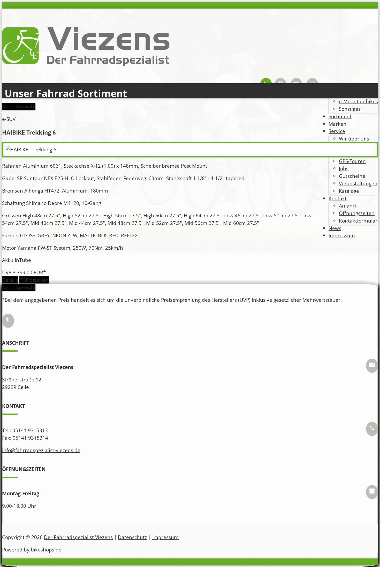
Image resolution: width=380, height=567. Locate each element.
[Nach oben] (8, 323)
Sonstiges (350, 108)
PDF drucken (34, 279)
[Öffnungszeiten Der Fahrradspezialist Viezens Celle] (372, 494)
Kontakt (338, 198)
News (335, 228)
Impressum (342, 235)
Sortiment (340, 116)
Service (337, 131)
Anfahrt (347, 205)
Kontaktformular (358, 220)
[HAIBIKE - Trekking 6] (31, 149)
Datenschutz (132, 537)
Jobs (343, 168)
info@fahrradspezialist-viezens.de (41, 450)
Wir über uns (354, 138)
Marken (337, 123)
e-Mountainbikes (358, 101)
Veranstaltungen (358, 183)
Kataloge (349, 190)
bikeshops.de (46, 549)
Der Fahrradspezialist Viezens (78, 537)
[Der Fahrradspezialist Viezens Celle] (86, 68)
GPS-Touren (352, 161)
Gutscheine (352, 175)
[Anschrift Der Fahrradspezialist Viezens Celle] (372, 368)
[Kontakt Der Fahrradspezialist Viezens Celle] (372, 431)
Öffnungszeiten (357, 213)
